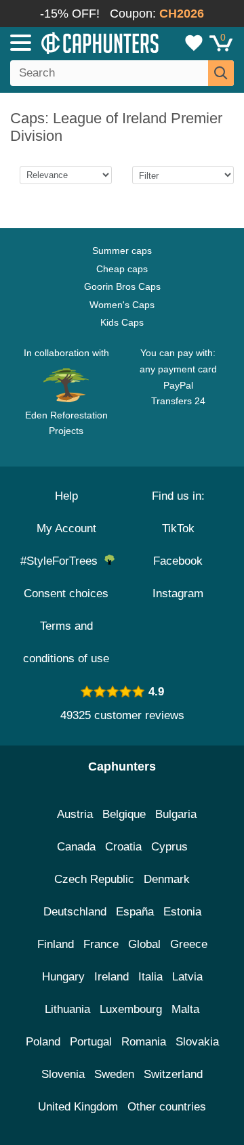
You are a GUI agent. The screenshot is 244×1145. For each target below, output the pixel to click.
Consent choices (66, 593)
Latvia (187, 976)
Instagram (177, 593)
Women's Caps (122, 304)
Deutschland (74, 911)
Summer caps (122, 250)
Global (144, 944)
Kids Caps (122, 322)
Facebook (178, 561)
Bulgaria (176, 814)
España (135, 911)
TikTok (178, 528)
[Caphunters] (71, 42)
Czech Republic (94, 879)
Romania (143, 1041)
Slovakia (197, 1041)
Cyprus (169, 846)
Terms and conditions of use (66, 642)
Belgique (124, 814)
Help (66, 496)
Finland (55, 944)
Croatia (123, 846)
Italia (150, 976)
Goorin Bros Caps (122, 286)
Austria (75, 814)
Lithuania (67, 1009)
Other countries (166, 1106)
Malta (185, 1009)
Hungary (63, 976)
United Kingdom (78, 1106)
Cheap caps (122, 268)
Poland (43, 1041)
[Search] (221, 73)
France (101, 944)
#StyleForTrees (62, 561)
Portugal (91, 1041)
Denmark (167, 879)
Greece (188, 944)
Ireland (111, 976)
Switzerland (173, 1074)
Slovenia (63, 1074)
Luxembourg (131, 1009)
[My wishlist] (194, 42)
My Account (66, 528)
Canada (76, 846)
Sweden (114, 1074)
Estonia (182, 911)
